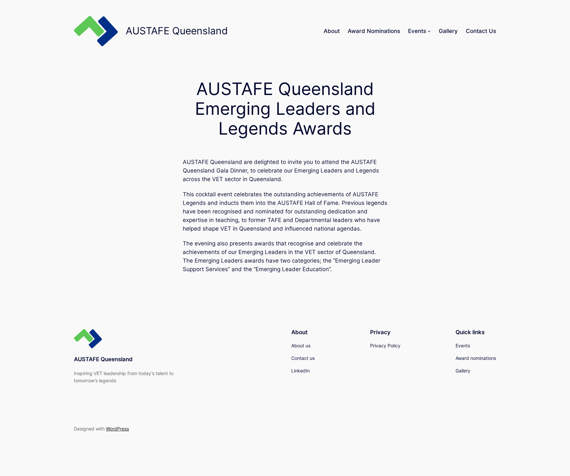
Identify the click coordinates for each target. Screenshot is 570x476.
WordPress (117, 428)
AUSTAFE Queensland (103, 359)
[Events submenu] (429, 31)
